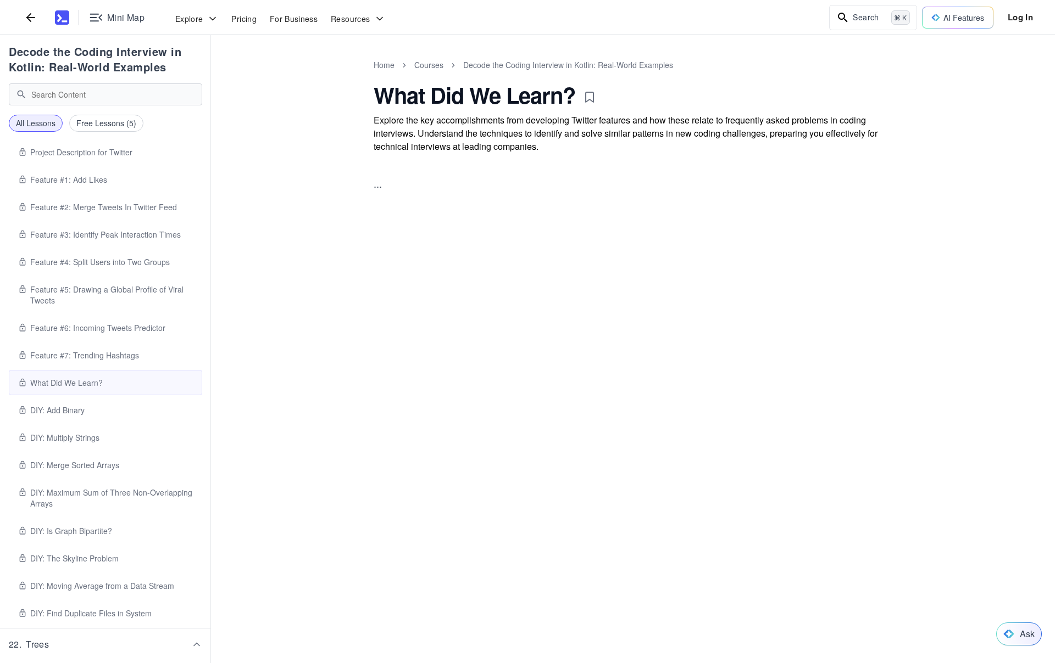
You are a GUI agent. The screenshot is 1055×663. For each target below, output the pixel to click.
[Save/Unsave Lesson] (589, 97)
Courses (428, 64)
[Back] (31, 17)
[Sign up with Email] (609, 390)
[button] (105, 644)
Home (384, 64)
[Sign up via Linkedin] (579, 390)
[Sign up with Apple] (550, 390)
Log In (1020, 17)
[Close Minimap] (211, 76)
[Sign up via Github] (520, 390)
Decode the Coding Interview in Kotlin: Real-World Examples (95, 59)
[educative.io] (62, 17)
